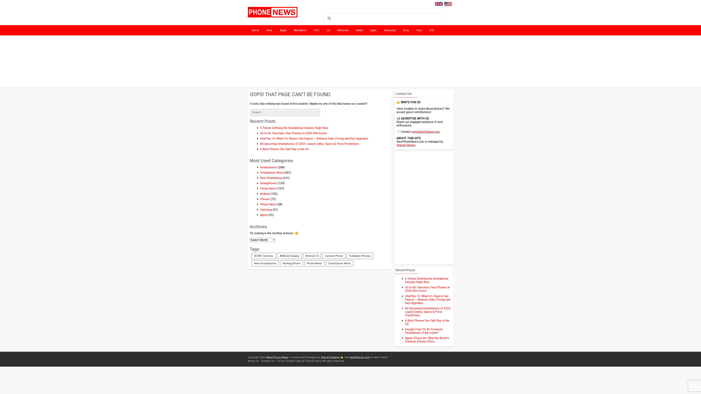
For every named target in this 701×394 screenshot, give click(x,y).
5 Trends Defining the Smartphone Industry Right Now (294, 128)
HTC (316, 30)
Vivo (419, 30)
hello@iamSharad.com (426, 132)
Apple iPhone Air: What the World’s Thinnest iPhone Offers (427, 339)
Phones (265, 199)
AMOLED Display (289, 256)
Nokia (359, 30)
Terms (280, 361)
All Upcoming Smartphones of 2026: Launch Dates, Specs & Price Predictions (309, 144)
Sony (406, 30)
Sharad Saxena (406, 145)
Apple (283, 30)
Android (265, 194)
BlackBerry (300, 30)
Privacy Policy (313, 361)
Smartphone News (272, 172)
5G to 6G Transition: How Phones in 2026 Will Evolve (293, 133)
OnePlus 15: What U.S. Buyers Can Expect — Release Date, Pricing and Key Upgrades (314, 138)
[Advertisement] (350, 60)
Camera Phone (334, 256)
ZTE (431, 30)
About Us (253, 361)
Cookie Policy (294, 361)
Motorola (343, 30)
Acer (269, 30)
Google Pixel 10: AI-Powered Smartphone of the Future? (423, 331)
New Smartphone (271, 178)
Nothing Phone (291, 263)
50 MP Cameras (263, 256)
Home (255, 30)
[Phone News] (273, 16)
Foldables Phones (360, 256)
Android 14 (312, 256)
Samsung (389, 30)
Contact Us (267, 361)
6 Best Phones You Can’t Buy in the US (284, 149)
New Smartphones (265, 263)
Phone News (268, 188)
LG (328, 30)
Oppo (373, 30)
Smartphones (268, 167)
